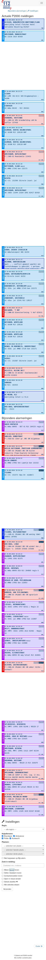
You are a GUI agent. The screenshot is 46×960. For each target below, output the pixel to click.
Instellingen (33, 11)
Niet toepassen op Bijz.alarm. (15, 858)
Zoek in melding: (8, 861)
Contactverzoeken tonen (13, 876)
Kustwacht (16, 838)
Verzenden (7, 889)
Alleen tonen (11, 870)
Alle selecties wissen (11, 884)
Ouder (38, 946)
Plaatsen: (5, 842)
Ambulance (20, 836)
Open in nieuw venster (12, 878)
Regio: (4, 825)
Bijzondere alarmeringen (17, 11)
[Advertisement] (23, 66)
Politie (6, 838)
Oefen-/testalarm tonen (12, 873)
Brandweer (8, 836)
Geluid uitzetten (10, 881)
